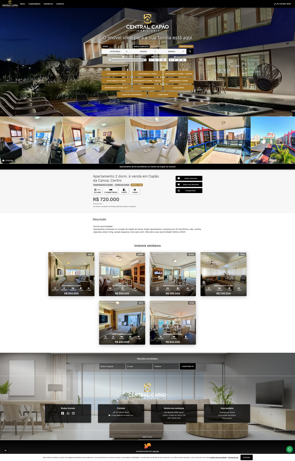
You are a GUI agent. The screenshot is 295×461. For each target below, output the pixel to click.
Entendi (246, 457)
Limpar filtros (186, 46)
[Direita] (292, 140)
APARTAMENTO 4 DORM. (178, 81)
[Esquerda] (2, 140)
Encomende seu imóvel (227, 415)
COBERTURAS (163, 94)
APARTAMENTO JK (148, 88)
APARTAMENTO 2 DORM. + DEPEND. (179, 74)
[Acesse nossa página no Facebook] (62, 413)
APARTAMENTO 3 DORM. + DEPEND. (148, 81)
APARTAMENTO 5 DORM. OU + (116, 88)
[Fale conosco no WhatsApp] (68, 413)
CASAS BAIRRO (178, 88)
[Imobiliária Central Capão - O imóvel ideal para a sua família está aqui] (147, 23)
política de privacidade (218, 457)
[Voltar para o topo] (5, 450)
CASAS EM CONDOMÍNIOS (132, 94)
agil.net (156, 451)
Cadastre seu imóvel (227, 412)
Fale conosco (227, 418)
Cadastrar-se (188, 366)
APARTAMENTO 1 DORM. (116, 74)
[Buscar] (190, 51)
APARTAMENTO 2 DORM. (147, 74)
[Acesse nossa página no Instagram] (73, 413)
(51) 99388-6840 (283, 4)
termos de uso (233, 457)
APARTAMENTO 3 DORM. (116, 81)
